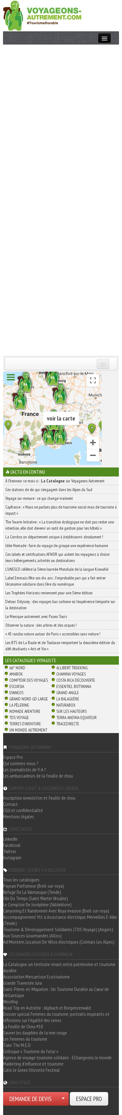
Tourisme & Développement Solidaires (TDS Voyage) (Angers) (58, 929)
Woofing (10, 1001)
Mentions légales (18, 816)
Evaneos (16, 692)
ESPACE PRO (89, 1099)
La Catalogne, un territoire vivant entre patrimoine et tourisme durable (59, 967)
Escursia (16, 686)
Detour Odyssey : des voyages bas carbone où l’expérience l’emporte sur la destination (60, 605)
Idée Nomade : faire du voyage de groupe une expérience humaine (56, 545)
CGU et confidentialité (23, 810)
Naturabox (65, 705)
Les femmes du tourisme (25, 1039)
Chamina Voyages (71, 674)
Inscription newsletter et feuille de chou (39, 798)
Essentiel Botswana (73, 686)
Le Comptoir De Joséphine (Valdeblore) (37, 904)
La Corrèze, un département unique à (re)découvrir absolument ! (54, 537)
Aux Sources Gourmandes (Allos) (32, 935)
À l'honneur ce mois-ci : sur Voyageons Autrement (54, 481)
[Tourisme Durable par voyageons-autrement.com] (42, 15)
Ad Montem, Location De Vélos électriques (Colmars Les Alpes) (58, 942)
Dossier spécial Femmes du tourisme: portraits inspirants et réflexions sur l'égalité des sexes (56, 1017)
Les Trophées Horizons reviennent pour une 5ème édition (49, 593)
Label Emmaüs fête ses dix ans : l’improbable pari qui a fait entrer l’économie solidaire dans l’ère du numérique (55, 581)
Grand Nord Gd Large (28, 699)
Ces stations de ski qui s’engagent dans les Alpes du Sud (48, 489)
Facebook (11, 845)
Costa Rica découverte (75, 680)
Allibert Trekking (72, 668)
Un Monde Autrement (28, 730)
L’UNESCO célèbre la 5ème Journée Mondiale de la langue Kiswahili (57, 569)
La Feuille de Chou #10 (23, 1026)
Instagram (12, 857)
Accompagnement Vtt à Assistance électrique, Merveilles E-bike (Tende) (60, 920)
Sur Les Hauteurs (71, 711)
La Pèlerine (19, 705)
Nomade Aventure (24, 711)
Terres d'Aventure (25, 724)
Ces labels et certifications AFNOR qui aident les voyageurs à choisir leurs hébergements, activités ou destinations (57, 557)
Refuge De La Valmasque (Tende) (32, 892)
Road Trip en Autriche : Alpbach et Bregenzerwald (47, 1008)
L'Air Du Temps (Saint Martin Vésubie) (35, 898)
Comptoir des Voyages (28, 680)
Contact (10, 804)
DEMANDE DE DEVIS (30, 1099)
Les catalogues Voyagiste (30, 660)
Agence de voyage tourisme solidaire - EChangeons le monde (57, 1057)
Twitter (9, 851)
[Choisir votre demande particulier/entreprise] (63, 1099)
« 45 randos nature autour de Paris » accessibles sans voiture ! (52, 634)
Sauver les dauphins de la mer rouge (35, 1032)
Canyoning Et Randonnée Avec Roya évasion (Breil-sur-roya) (56, 911)
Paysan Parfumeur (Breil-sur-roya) (33, 886)
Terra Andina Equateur (76, 717)
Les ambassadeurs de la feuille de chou (38, 776)
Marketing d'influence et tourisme (33, 1064)
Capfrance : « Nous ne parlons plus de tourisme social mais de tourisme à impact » (61, 510)
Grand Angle (67, 692)
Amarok (16, 674)
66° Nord (17, 668)
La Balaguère (67, 699)
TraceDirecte (67, 724)
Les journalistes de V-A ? (24, 769)
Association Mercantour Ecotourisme (36, 976)
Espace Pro (13, 757)
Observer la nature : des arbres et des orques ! (41, 625)
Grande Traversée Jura (22, 983)
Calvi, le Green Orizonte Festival (31, 1070)
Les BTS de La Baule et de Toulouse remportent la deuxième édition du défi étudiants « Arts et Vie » (60, 646)
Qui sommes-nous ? (20, 763)
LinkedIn (10, 839)
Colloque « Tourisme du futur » (30, 1051)
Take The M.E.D (17, 1045)
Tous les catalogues (21, 879)
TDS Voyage (19, 717)
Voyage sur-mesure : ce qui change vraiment (39, 498)
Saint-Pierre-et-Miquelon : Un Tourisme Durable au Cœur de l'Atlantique (56, 992)
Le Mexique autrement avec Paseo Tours (36, 616)
